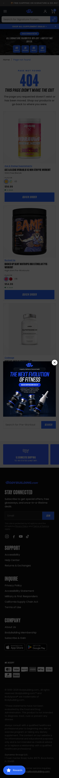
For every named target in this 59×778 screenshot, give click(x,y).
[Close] (54, 362)
